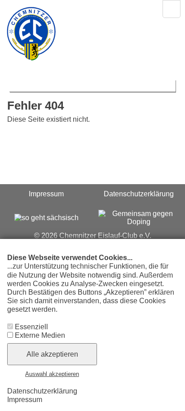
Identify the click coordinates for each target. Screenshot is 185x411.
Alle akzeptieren (52, 354)
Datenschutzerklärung (139, 194)
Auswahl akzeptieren (52, 374)
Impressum (46, 194)
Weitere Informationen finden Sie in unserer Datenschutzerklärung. (89, 313)
